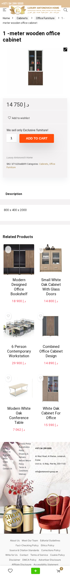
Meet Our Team (30, 540)
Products (6, 455)
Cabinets (22, 18)
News (5, 458)
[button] (65, 49)
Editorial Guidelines (50, 540)
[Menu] (4, 10)
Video (5, 462)
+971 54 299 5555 (12, 3)
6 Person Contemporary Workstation (19, 351)
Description (14, 194)
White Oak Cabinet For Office (51, 413)
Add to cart (36, 138)
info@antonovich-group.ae (46, 471)
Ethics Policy (47, 545)
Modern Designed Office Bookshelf (18, 287)
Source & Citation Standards (24, 550)
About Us (7, 452)
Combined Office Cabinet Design (51, 351)
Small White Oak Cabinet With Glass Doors (51, 287)
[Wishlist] (11, 571)
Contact (24, 555)
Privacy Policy (25, 444)
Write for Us (11, 555)
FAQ (5, 465)
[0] (58, 571)
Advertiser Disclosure (50, 559)
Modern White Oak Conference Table (19, 415)
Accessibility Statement (46, 564)
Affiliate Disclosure (21, 564)
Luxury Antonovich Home (20, 157)
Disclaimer (14, 559)
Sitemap (22, 474)
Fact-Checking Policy (27, 545)
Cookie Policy (57, 555)
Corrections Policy (50, 550)
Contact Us (7, 468)
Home (6, 18)
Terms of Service (39, 555)
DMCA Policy (29, 559)
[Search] (65, 10)
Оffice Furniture (45, 18)
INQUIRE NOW (35, 571)
